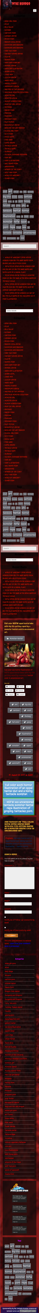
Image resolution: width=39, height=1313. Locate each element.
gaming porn (10, 60)
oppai (24, 221)
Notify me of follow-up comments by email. (19, 921)
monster (7, 221)
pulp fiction (9, 122)
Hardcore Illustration (13, 68)
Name (8, 892)
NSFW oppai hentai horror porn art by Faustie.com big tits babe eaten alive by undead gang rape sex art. (19, 287)
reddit (30, 775)
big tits (7, 196)
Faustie (7, 57)
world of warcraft (11, 238)
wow (18, 238)
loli (22, 216)
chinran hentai (11, 36)
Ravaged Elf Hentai (12, 125)
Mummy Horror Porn (13, 101)
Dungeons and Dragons (14, 45)
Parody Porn (9, 110)
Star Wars (9, 140)
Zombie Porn (9, 178)
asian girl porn (11, 21)
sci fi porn (9, 134)
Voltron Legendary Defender (16, 154)
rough (18, 227)
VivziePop (8, 152)
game (13, 206)
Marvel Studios (11, 83)
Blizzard (8, 30)
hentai (17, 210)
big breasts (30, 192)
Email (7, 901)
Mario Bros (9, 80)
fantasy (27, 201)
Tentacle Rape (10, 149)
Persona (8, 113)
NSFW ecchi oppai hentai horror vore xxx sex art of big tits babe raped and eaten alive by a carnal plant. (19, 269)
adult (5, 192)
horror (25, 210)
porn (5, 227)
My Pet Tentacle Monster (20, 1308)
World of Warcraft (12, 175)
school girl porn (11, 131)
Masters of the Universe (14, 89)
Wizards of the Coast (13, 169)
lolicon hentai (10, 77)
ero (16, 201)
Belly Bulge (9, 27)
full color (6, 205)
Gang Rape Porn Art (12, 63)
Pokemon (8, 116)
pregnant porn (11, 119)
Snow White (9, 137)
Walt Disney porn (11, 163)
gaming (18, 206)
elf (13, 201)
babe (21, 192)
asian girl (16, 192)
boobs (14, 197)
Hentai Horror (19, 3)
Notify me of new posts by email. (18, 930)
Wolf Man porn (11, 172)
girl (27, 206)
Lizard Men (9, 74)
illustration (9, 216)
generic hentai (10, 66)
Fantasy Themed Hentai (14, 54)
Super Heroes (10, 143)
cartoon (28, 196)
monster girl (10, 95)
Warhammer (9, 166)
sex (24, 227)
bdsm (24, 192)
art (10, 191)
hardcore (7, 210)
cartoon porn (10, 33)
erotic (21, 201)
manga (31, 217)
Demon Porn (9, 39)
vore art (8, 158)
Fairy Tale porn (11, 51)
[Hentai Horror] (7, 4)
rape (12, 227)
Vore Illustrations (12, 160)
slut (28, 227)
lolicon (26, 217)
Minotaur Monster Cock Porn (16, 92)
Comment (9, 865)
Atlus (7, 24)
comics (9, 201)
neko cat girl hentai (13, 104)
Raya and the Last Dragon (15, 128)
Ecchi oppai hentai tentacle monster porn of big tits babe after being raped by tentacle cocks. (19, 278)
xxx (22, 238)
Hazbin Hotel (10, 71)
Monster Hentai (11, 98)
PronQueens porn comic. (28, 1311)
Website (8, 909)
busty (20, 197)
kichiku (18, 216)
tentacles (17, 232)
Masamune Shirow (12, 86)
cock (5, 201)
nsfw (17, 221)
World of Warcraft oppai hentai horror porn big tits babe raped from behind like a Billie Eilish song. (18, 260)
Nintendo (8, 107)
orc (28, 222)
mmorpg (27, 739)
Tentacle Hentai (11, 146)
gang (24, 205)
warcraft (16, 763)
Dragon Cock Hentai (12, 42)
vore (4, 238)
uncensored (29, 232)
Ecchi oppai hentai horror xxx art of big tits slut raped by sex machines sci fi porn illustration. (19, 296)
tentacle (7, 232)
